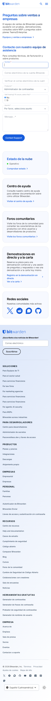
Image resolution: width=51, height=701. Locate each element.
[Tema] (44, 687)
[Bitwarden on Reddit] (19, 310)
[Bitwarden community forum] (29, 310)
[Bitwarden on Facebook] (36, 676)
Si (7, 100)
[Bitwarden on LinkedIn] (31, 676)
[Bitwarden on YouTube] (26, 676)
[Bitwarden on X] (10, 310)
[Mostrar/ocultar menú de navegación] (46, 4)
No (8, 97)
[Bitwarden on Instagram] (41, 676)
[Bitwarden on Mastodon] (5, 681)
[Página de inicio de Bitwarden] (11, 4)
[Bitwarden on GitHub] (38, 310)
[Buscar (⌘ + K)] (41, 3)
